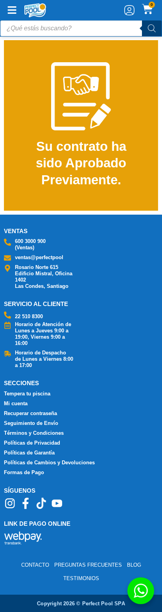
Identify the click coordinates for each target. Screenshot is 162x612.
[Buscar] (152, 28)
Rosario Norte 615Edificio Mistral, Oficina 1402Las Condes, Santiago (43, 276)
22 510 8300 (29, 316)
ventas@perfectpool (39, 257)
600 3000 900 (30, 241)
